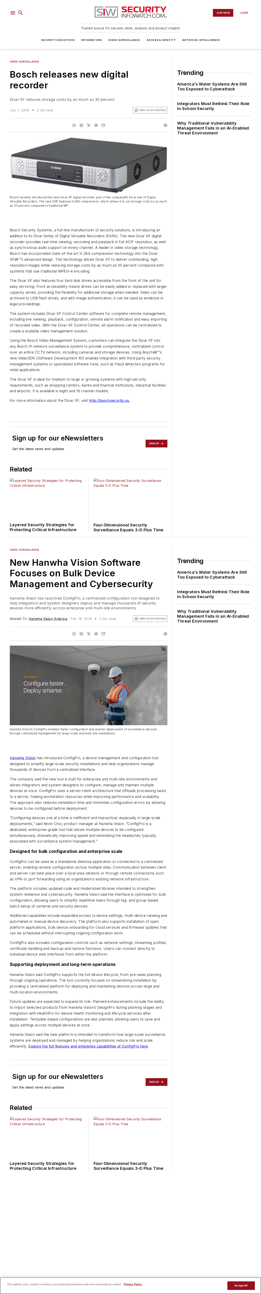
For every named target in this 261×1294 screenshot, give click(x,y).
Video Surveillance (124, 40)
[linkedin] (81, 125)
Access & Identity (161, 40)
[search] (21, 13)
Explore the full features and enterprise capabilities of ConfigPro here (88, 1046)
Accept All (241, 1285)
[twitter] (89, 125)
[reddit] (96, 125)
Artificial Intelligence (201, 40)
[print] (165, 125)
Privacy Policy (133, 1284)
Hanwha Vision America (48, 619)
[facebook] (74, 125)
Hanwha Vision (23, 758)
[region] (130, 1285)
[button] (13, 13)
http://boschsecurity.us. (109, 400)
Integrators (91, 40)
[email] (103, 125)
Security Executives (58, 40)
